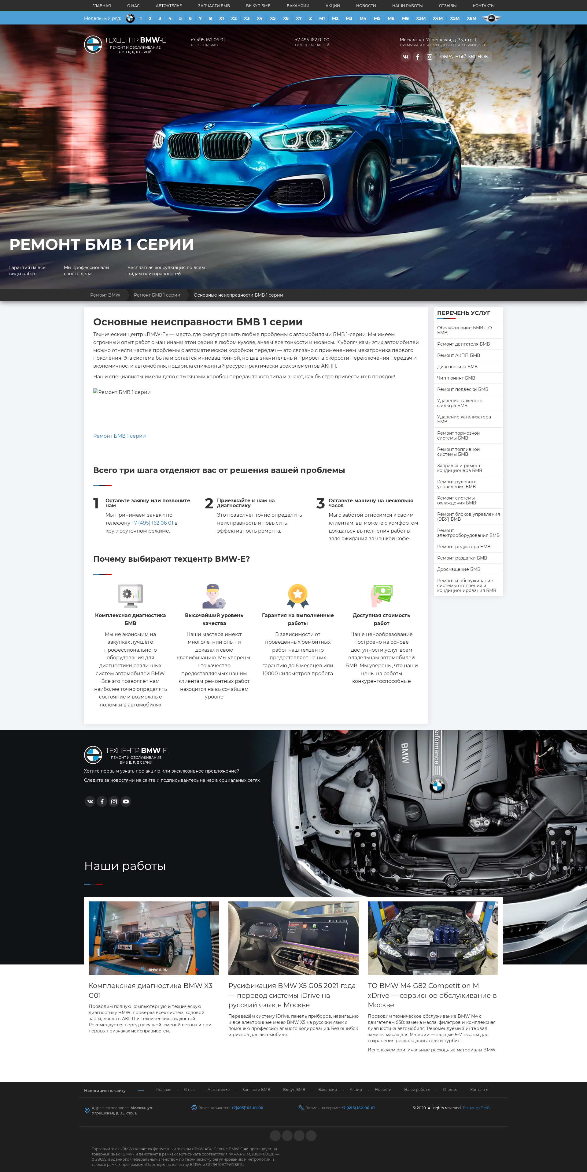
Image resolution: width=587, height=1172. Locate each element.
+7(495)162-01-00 (247, 1108)
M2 (335, 18)
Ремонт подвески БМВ (462, 389)
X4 (260, 18)
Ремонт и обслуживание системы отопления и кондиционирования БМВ (466, 585)
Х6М (471, 18)
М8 (405, 18)
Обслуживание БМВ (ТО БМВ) (464, 330)
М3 (349, 18)
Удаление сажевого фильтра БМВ (459, 403)
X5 (272, 18)
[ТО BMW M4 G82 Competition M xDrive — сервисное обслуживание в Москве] (433, 938)
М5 (377, 18)
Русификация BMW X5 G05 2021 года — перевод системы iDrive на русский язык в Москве (292, 995)
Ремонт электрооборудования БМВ (468, 533)
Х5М (455, 18)
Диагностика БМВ (457, 366)
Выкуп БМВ (258, 5)
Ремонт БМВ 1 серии (119, 436)
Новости (366, 5)
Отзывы (448, 5)
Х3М (421, 18)
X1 (221, 18)
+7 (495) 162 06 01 (152, 523)
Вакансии (298, 5)
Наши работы (407, 5)
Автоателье (169, 5)
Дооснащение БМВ (458, 569)
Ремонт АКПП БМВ (458, 355)
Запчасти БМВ (214, 5)
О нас (133, 5)
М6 (391, 18)
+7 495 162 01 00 (312, 40)
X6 (286, 18)
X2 (234, 18)
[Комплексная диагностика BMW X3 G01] (154, 938)
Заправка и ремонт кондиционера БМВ (459, 468)
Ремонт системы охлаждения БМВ (456, 500)
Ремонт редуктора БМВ (463, 546)
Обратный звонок (464, 56)
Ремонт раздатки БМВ (462, 558)
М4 (363, 18)
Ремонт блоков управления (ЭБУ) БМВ (468, 516)
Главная (101, 5)
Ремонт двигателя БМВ (463, 344)
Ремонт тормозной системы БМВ (458, 435)
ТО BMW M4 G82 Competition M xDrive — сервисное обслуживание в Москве (432, 995)
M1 (322, 18)
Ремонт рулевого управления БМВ (457, 484)
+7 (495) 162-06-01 (358, 1108)
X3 (246, 18)
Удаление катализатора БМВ (464, 419)
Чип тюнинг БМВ (456, 378)
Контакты (484, 5)
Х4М (438, 18)
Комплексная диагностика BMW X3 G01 (150, 990)
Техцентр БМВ (476, 1108)
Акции (333, 5)
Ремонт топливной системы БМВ (458, 452)
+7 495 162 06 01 (207, 40)
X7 (299, 18)
